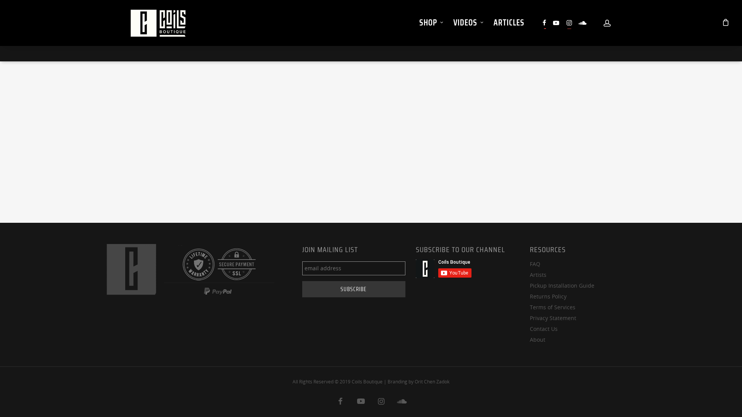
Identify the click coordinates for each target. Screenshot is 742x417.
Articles (509, 22)
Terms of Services (552, 307)
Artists (538, 274)
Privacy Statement (553, 318)
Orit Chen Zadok (432, 381)
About (537, 339)
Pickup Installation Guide (562, 285)
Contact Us (544, 328)
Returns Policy (548, 296)
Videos (465, 22)
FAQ (535, 264)
